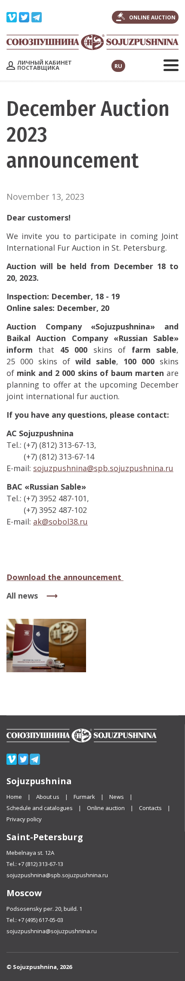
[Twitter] (24, 15)
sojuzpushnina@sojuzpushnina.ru (51, 931)
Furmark (85, 797)
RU (118, 66)
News (116, 797)
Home (14, 797)
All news (22, 595)
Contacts (150, 808)
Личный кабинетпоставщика (44, 65)
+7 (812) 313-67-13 (40, 864)
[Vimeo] (11, 15)
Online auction (106, 808)
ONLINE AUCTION (152, 17)
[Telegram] (36, 15)
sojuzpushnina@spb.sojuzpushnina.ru (57, 875)
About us (47, 797)
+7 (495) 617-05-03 (40, 920)
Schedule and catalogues (39, 808)
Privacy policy (24, 819)
